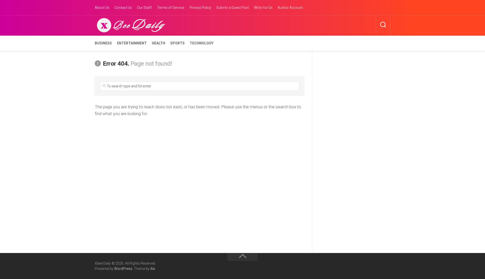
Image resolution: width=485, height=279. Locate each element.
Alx (152, 269)
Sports (177, 43)
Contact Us (123, 8)
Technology (201, 43)
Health (158, 43)
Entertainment (132, 43)
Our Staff (144, 8)
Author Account (290, 8)
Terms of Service (170, 8)
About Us (102, 8)
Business (103, 43)
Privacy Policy (200, 8)
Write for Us (263, 8)
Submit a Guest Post (232, 8)
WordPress (123, 269)
